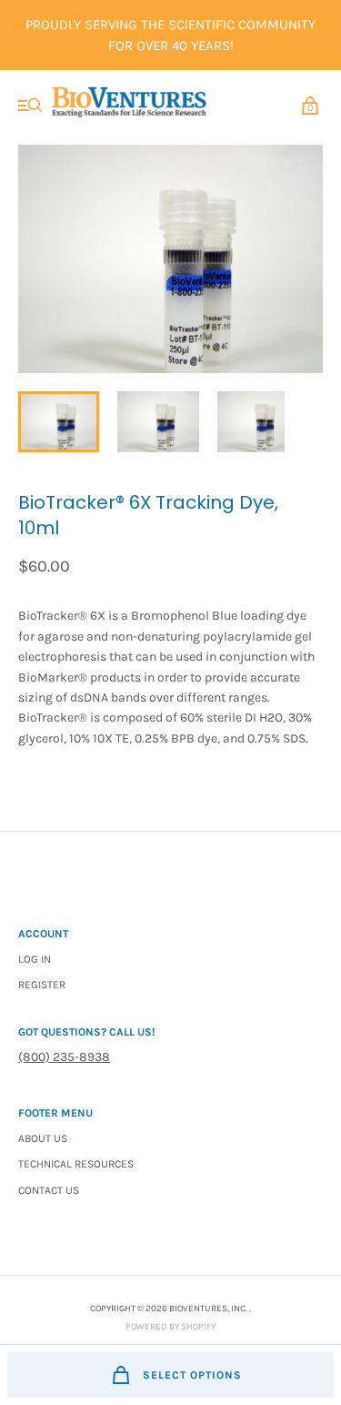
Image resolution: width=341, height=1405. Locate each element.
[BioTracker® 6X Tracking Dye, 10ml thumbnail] (58, 421)
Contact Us (48, 1190)
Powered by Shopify (170, 1326)
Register (41, 984)
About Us (42, 1138)
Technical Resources (76, 1163)
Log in (34, 959)
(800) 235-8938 (64, 1057)
